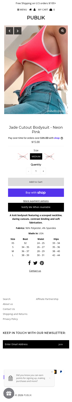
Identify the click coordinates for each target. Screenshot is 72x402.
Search (7, 299)
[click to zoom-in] (62, 30)
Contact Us (9, 309)
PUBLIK (36, 17)
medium (36, 156)
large (49, 156)
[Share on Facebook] (29, 263)
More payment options (36, 200)
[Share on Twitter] (35, 263)
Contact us (35, 270)
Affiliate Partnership (47, 299)
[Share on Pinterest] (42, 263)
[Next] (17, 30)
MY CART (46, 9)
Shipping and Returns (15, 314)
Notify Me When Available (35, 207)
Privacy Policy (10, 319)
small (22, 156)
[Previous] (9, 30)
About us (8, 304)
